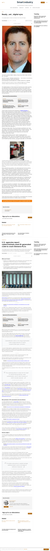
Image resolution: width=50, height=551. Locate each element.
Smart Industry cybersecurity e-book (13, 419)
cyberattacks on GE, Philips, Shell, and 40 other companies (17, 422)
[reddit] (18, 23)
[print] (31, 23)
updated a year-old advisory (20, 438)
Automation (27, 7)
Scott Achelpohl (4, 253)
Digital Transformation (14, 7)
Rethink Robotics (24, 110)
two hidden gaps (7, 384)
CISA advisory (29, 446)
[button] (2, 2)
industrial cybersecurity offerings (19, 486)
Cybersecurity (21, 7)
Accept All (46, 549)
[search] (4, 2)
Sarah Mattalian (7, 387)
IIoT (30, 7)
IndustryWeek (16, 401)
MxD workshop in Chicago (22, 388)
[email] (19, 23)
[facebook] (14, 23)
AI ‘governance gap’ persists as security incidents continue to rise (18, 360)
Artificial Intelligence (36, 7)
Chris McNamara (4, 20)
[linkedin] (15, 23)
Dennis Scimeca (4, 297)
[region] (25, 549)
